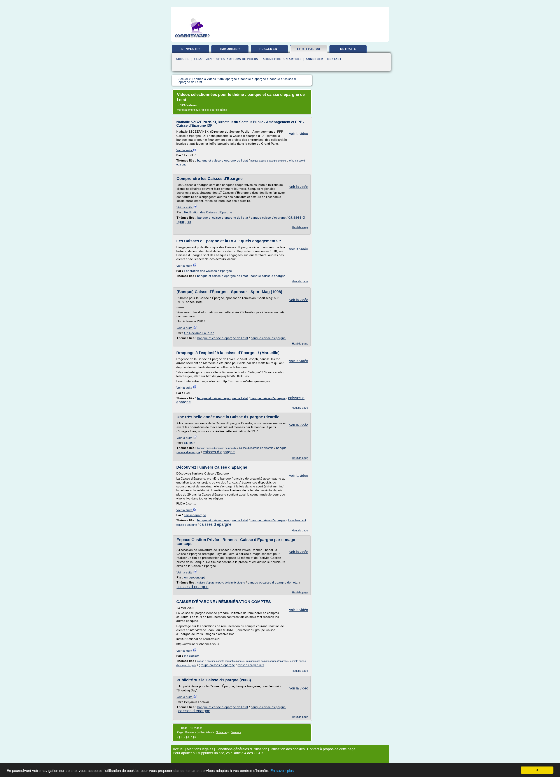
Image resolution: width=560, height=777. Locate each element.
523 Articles (202, 109)
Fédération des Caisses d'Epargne (208, 212)
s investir (190, 49)
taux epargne (309, 49)
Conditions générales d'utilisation (241, 749)
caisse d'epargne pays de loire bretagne (221, 582)
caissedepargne (195, 515)
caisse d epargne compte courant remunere (220, 661)
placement (269, 49)
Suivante (221, 732)
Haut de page (300, 227)
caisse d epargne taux (251, 665)
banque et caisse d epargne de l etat (222, 160)
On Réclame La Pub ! (199, 333)
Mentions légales (200, 749)
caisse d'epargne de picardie (256, 448)
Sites (220, 59)
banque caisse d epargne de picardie (216, 448)
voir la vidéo (298, 133)
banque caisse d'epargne (268, 217)
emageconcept (194, 577)
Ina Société (192, 655)
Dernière (236, 732)
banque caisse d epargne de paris (268, 160)
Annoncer (314, 59)
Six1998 (189, 443)
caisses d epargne (219, 452)
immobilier (230, 49)
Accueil (182, 59)
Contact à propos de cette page (331, 749)
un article (293, 59)
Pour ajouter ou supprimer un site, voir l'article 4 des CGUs (218, 753)
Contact (334, 59)
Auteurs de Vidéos (242, 59)
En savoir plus (282, 771)
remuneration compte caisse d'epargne (267, 661)
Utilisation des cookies (287, 749)
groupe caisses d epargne (217, 665)
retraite (348, 49)
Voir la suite (184, 150)
